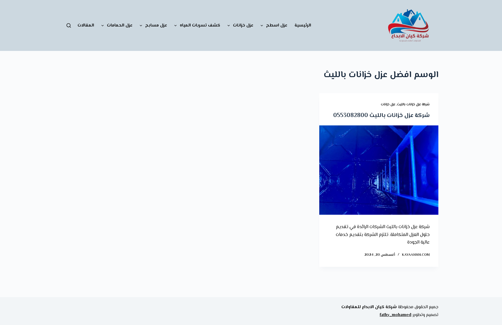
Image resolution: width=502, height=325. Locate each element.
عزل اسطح (276, 25)
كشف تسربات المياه (200, 25)
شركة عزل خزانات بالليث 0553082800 (381, 115)
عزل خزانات (243, 25)
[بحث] (69, 25)
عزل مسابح (156, 25)
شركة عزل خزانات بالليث (413, 104)
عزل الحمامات (119, 25)
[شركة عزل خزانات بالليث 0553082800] (378, 170)
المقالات (86, 25)
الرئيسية (303, 25)
